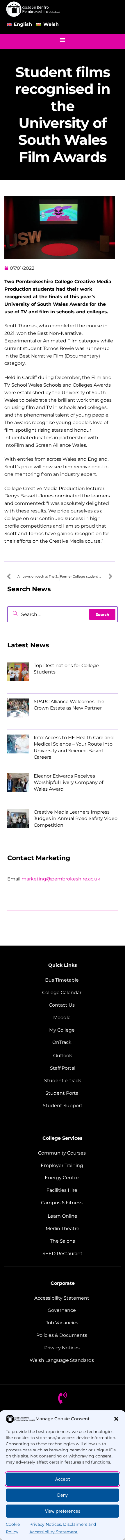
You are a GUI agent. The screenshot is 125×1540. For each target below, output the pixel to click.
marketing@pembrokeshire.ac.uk (61, 879)
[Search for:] (62, 614)
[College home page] (33, 9)
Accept (62, 1479)
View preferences (62, 1511)
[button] (116, 1419)
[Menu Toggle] (62, 40)
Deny (62, 1495)
